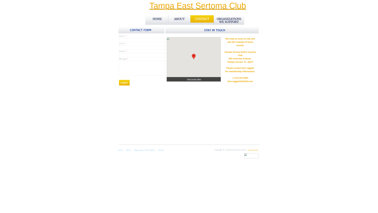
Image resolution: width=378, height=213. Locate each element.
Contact (202, 19)
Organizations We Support (229, 20)
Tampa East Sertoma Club (197, 5)
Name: (122, 36)
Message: (123, 59)
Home (157, 19)
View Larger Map (194, 79)
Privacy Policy (253, 150)
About (179, 19)
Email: (122, 43)
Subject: (123, 51)
